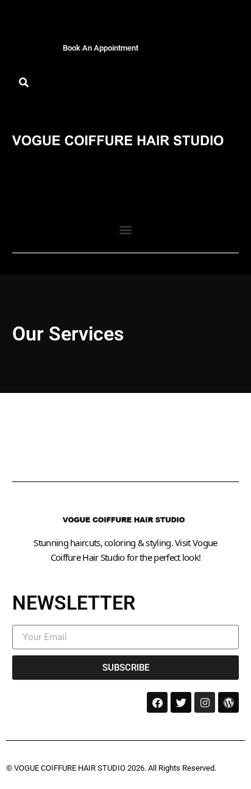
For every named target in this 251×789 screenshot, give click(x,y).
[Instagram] (204, 702)
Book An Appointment (100, 47)
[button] (23, 83)
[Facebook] (157, 702)
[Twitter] (181, 702)
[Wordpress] (228, 702)
